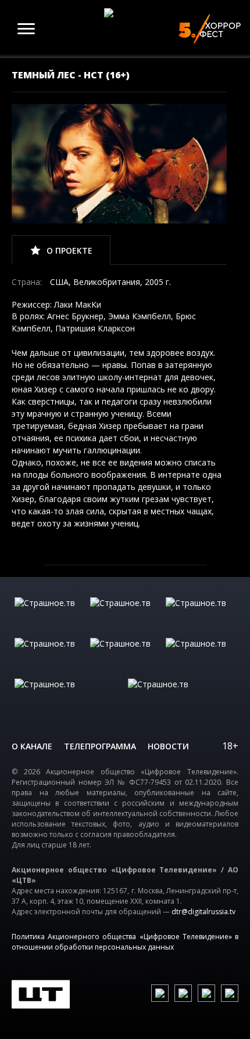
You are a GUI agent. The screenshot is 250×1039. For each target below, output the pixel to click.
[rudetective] (200, 655)
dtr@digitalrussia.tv (203, 912)
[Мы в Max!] (229, 993)
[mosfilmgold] (49, 655)
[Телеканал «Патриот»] (181, 696)
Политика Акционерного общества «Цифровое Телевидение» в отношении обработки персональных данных (125, 942)
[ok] (183, 993)
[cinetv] (49, 614)
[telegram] (206, 993)
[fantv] (200, 614)
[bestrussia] (125, 614)
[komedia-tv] (125, 655)
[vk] (160, 993)
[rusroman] (68, 696)
